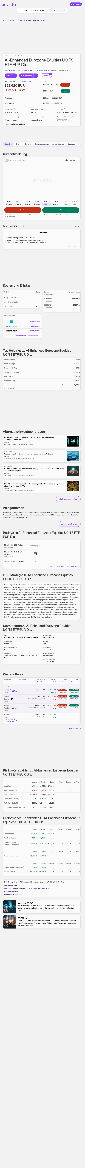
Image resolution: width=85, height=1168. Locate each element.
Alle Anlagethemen (69, 524)
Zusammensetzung (42, 144)
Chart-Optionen (70, 160)
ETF (13, 20)
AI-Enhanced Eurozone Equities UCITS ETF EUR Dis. (30, 20)
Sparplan (71, 144)
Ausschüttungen (58, 144)
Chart (18, 144)
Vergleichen (27, 76)
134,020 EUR (74, 705)
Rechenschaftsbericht (13, 894)
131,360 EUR (62, 696)
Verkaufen (65, 85)
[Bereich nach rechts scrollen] (78, 144)
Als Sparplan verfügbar (18, 124)
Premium (43, 10)
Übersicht (8, 144)
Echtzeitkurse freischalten (10, 721)
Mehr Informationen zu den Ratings (63, 566)
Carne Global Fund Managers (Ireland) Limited (53, 70)
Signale (47, 76)
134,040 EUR (74, 696)
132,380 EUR (62, 690)
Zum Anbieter (72, 247)
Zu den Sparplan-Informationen (26, 335)
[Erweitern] (35, 75)
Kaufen (65, 91)
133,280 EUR (74, 690)
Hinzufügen (10, 76)
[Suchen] (64, 10)
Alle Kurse (27, 144)
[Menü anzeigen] (19, 10)
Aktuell (25, 10)
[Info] (14, 109)
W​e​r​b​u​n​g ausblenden (49, 36)
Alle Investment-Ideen (68, 499)
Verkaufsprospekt (11, 885)
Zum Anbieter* (33, 322)
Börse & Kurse (7, 20)
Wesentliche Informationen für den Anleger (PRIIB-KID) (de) (27, 888)
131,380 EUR (62, 705)
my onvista (34, 10)
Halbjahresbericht (11, 891)
